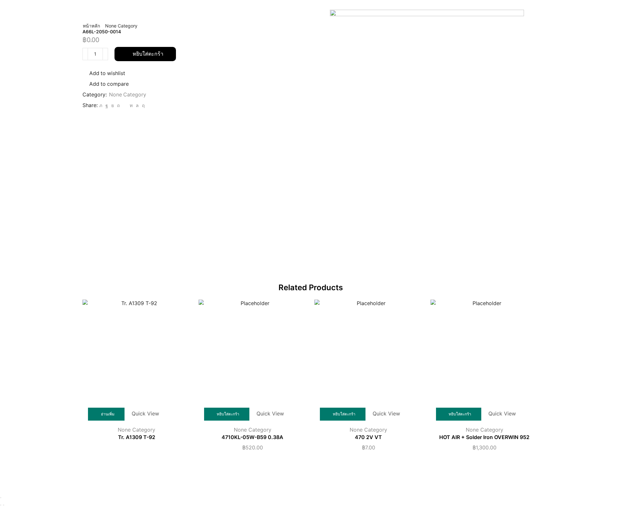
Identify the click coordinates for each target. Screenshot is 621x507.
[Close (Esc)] (0, 497)
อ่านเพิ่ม (107, 414)
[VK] (112, 105)
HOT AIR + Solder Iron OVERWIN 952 (484, 437)
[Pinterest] (118, 105)
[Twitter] (101, 105)
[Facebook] (107, 105)
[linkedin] (131, 105)
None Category (121, 25)
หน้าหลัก (91, 25)
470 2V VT (368, 437)
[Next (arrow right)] (3, 505)
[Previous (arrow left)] (0, 505)
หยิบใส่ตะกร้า (148, 53)
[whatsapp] (137, 105)
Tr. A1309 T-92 (136, 437)
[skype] (142, 105)
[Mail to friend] (124, 105)
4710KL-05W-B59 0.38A (252, 437)
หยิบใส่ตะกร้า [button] (228, 414)
